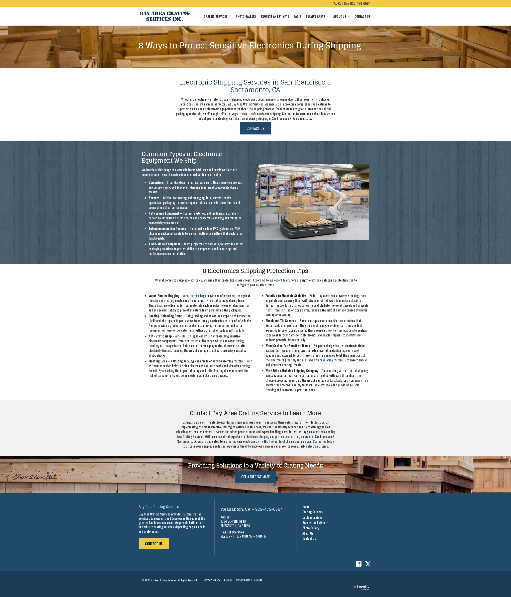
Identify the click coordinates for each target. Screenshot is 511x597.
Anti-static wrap (185, 336)
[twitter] (368, 563)
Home (305, 506)
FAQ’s (297, 16)
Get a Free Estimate (255, 476)
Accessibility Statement (249, 580)
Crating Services (215, 16)
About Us (339, 16)
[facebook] (358, 563)
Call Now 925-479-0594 (354, 3)
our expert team (279, 280)
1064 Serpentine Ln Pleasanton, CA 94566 (235, 523)
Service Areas (315, 16)
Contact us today (323, 441)
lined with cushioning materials (326, 360)
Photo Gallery (246, 16)
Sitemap (228, 580)
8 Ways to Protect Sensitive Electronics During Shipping (250, 45)
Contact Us (362, 16)
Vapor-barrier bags (194, 295)
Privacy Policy (212, 580)
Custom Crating (312, 517)
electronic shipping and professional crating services (278, 436)
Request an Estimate (275, 16)
